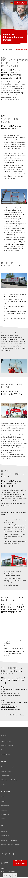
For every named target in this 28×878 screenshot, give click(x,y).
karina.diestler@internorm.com (10, 695)
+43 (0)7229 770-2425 (8, 707)
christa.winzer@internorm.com (10, 709)
